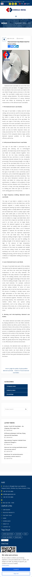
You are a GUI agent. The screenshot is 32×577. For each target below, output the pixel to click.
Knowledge (10, 394)
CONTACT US (6, 526)
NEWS (4, 518)
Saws (25, 534)
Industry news (11, 390)
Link (4, 540)
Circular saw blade (7, 537)
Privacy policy (5, 565)
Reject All (16, 573)
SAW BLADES (6, 509)
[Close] (30, 554)
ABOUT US (6, 524)
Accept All (16, 569)
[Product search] (26, 409)
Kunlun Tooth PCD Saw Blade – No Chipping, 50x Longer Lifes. (14, 427)
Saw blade (18, 534)
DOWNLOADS (6, 521)
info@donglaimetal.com (9, 494)
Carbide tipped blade (7, 534)
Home (24, 23)
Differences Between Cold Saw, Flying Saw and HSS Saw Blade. (14, 434)
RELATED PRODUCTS (8, 512)
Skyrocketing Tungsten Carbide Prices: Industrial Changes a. (15, 441)
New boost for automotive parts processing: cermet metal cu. (13, 455)
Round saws (18, 537)
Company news (11, 386)
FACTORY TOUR (7, 515)
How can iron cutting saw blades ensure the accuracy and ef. (15, 448)
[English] (2, 4)
